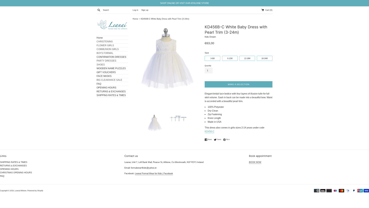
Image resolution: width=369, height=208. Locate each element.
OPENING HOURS (106, 87)
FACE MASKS (104, 76)
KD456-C (209, 131)
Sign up (144, 10)
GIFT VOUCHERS (106, 72)
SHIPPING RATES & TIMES (111, 95)
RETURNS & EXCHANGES (111, 91)
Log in (135, 10)
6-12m (229, 58)
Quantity (208, 66)
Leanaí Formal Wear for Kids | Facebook (154, 173)
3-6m (212, 58)
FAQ (99, 84)
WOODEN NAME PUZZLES (111, 68)
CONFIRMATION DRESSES (111, 57)
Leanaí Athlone (21, 191)
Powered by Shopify (35, 191)
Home (100, 38)
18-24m (264, 58)
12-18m (247, 58)
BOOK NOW (255, 162)
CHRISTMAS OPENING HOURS (16, 172)
